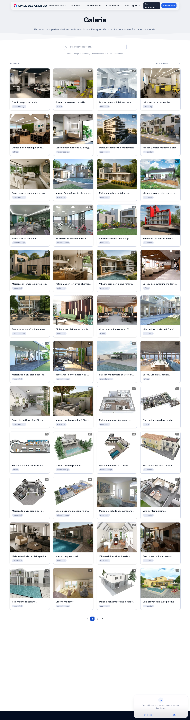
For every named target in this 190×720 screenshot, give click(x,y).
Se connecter (150, 5)
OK (174, 715)
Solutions (75, 5)
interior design (73, 54)
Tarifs (126, 5)
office (109, 54)
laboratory (86, 54)
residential (118, 54)
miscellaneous (98, 54)
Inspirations (92, 5)
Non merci (147, 715)
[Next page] (102, 619)
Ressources (110, 5)
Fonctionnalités (56, 5)
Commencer (169, 5)
